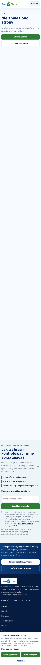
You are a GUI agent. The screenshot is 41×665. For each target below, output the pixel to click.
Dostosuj (20, 661)
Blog (3, 630)
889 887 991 (6, 600)
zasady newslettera (12, 526)
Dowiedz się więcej (10, 649)
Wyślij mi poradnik (20, 506)
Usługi (4, 611)
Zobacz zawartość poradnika (15, 491)
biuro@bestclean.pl (22, 600)
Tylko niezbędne (30, 655)
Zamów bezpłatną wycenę (20, 562)
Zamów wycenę (20, 43)
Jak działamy (7, 621)
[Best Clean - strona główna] (9, 4)
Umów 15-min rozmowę (20, 568)
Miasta (4, 625)
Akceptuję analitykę (10, 655)
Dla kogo (5, 616)
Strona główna (20, 37)
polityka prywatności (25, 523)
